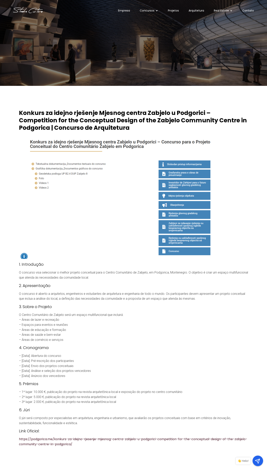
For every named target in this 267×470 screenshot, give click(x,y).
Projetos (173, 10)
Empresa (124, 10)
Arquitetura (196, 10)
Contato (248, 10)
